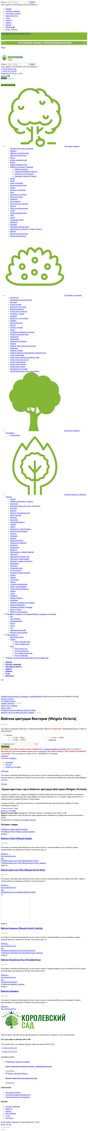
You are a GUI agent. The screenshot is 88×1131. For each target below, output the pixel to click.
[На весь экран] (6, 1127)
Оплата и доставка (13, 767)
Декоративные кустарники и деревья (21, 696)
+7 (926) (8, 69)
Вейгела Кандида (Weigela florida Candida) (17, 712)
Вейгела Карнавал (10, 991)
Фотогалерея (11, 1113)
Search (32, 2)
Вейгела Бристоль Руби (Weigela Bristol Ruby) (23, 870)
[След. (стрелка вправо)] (4, 1129)
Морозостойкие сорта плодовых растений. (21, 1078)
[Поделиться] (4, 1127)
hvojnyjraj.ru (42, 751)
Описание (9, 762)
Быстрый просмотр (8, 856)
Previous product (7, 699)
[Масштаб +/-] (9, 1127)
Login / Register (12, 29)
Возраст (9, 735)
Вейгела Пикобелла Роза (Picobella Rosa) (21, 959)
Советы (8, 1111)
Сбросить (52, 740)
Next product (6, 708)
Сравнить (4, 756)
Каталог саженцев (13, 1106)
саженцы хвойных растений (54, 749)
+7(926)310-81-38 (8, 33)
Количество (8, 744)
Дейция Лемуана (7, 703)
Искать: (4, 2)
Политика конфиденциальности (18, 1095)
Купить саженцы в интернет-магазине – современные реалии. (29, 1066)
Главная (4, 696)
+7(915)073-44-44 (23, 33)
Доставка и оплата (28, 820)
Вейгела (39, 696)
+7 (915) (8, 71)
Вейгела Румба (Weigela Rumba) (16, 838)
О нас (8, 1115)
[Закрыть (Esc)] (2, 1127)
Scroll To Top (6, 1124)
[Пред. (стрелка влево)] (2, 1129)
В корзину (5, 746)
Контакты (9, 1118)
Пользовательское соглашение (18, 1097)
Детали (8, 764)
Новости (9, 1109)
